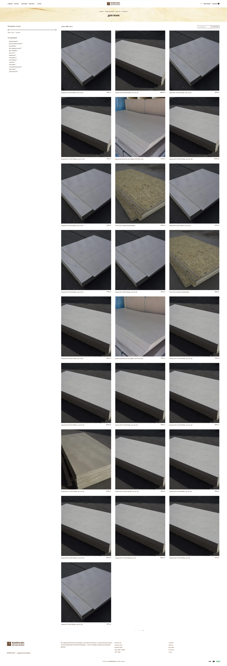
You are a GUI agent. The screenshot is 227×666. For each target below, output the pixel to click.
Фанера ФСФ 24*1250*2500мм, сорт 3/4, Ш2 (72, 558)
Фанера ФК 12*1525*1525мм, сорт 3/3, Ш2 (72, 92)
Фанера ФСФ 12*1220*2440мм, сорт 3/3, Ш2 (180, 358)
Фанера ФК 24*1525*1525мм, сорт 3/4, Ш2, (72, 292)
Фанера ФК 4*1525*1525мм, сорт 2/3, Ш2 (72, 624)
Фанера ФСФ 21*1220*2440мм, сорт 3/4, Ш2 (72, 491)
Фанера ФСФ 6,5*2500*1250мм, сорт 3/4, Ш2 (127, 491)
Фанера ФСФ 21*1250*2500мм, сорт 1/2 (125, 558)
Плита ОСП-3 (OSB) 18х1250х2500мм (125, 225)
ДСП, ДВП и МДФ (120, 649)
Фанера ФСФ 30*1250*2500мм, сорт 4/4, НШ (181, 159)
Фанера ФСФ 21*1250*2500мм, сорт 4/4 (179, 558)
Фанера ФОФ (118, 647)
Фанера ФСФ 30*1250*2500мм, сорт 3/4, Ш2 (126, 92)
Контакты (171, 649)
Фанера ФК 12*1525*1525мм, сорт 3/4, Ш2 (126, 292)
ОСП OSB (117, 652)
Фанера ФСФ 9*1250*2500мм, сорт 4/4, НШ (126, 425)
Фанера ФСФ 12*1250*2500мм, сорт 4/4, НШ (72, 159)
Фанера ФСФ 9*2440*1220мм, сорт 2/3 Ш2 (72, 358)
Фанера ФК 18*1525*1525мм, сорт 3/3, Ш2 (180, 92)
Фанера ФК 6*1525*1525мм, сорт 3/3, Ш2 (180, 225)
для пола (118, 11)
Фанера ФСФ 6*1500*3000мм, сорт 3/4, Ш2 (180, 491)
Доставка (171, 647)
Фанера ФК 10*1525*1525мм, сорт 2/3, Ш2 (72, 225)
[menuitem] (11, 4)
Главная (101, 11)
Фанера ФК (118, 642)
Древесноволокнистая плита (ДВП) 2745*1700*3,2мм (129, 358)
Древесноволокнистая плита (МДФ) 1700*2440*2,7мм (129, 159)
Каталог (171, 645)
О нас (170, 652)
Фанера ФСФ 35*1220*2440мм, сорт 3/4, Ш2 (72, 425)
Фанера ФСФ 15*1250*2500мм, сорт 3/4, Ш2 (180, 425)
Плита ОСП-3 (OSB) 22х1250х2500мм (179, 292)
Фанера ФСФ (118, 645)
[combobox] (204, 26)
